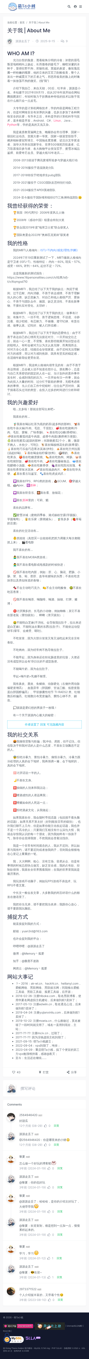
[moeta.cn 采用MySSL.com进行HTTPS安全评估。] (13, 1338)
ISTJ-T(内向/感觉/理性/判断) (59, 250)
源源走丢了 (23, 41)
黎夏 (22, 1156)
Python (12, 124)
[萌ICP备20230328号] (18, 1326)
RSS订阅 (7, 1331)
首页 (22, 22)
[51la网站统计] (33, 1338)
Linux (57, 120)
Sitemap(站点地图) (74, 1326)
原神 (33, 485)
